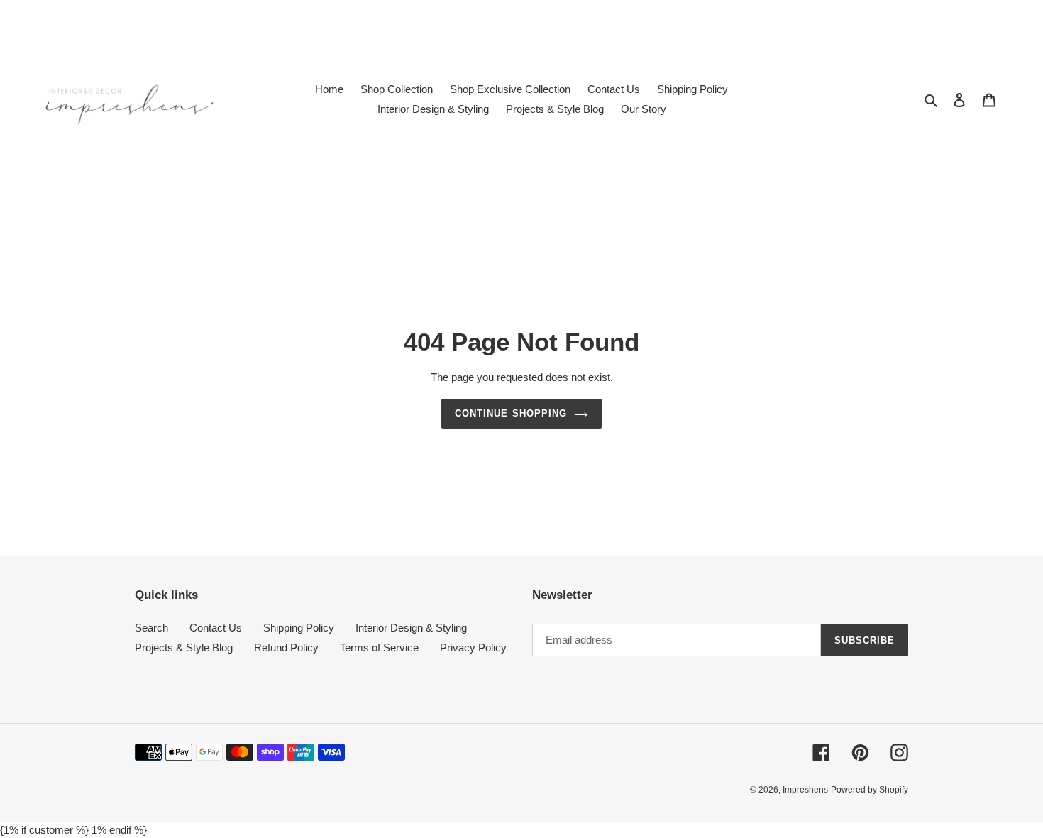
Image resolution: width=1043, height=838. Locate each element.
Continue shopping (511, 413)
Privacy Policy (473, 647)
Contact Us (215, 628)
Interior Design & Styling (411, 628)
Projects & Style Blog (184, 647)
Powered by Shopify (869, 790)
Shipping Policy (298, 628)
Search (151, 628)
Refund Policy (286, 647)
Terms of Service (379, 647)
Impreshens (805, 790)
